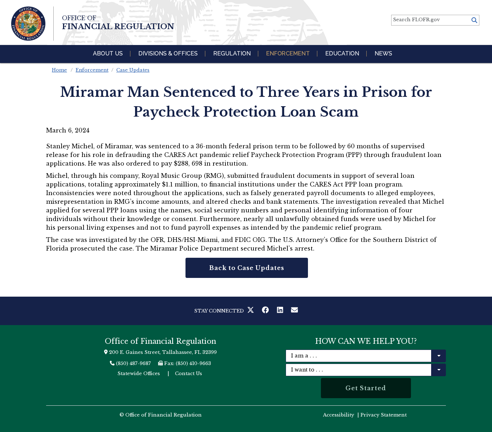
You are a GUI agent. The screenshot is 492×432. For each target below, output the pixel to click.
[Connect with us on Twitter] (252, 310)
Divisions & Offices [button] (168, 54)
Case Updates (132, 70)
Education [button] (342, 54)
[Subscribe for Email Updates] (294, 310)
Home (59, 70)
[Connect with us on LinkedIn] (281, 310)
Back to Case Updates (246, 267)
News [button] (383, 54)
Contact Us (188, 373)
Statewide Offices (138, 373)
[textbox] (435, 20)
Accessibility (338, 415)
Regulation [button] (232, 54)
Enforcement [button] (288, 54)
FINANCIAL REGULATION (118, 22)
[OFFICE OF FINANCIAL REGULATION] (28, 23)
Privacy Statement (384, 415)
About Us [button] (108, 54)
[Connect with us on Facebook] (267, 310)
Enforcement (92, 70)
